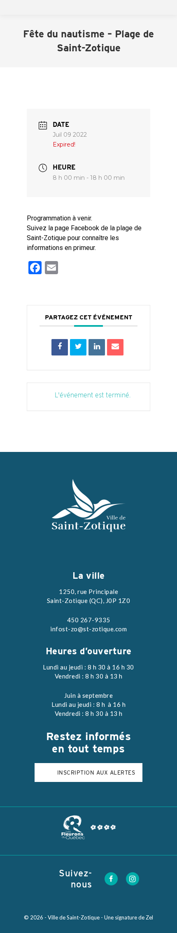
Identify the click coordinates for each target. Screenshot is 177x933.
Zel (149, 917)
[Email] (115, 347)
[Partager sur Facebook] (59, 347)
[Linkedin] (96, 347)
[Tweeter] (78, 347)
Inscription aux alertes (96, 772)
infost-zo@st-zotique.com (88, 629)
